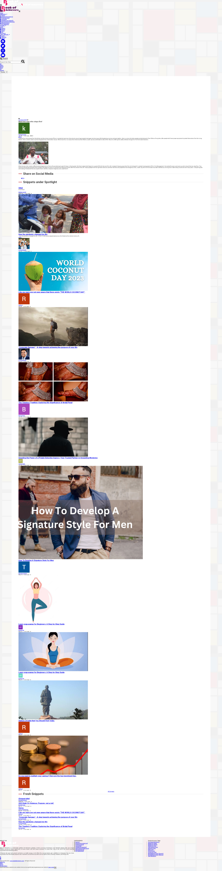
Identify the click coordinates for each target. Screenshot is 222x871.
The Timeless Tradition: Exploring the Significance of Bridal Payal (45, 403)
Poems (3, 28)
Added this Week (152, 843)
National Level (152, 848)
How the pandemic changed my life (32, 234)
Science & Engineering (7, 16)
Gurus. (21, 808)
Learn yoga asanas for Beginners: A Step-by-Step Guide (41, 624)
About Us (2, 862)
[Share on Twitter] (19, 137)
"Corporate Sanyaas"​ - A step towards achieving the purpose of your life (47, 347)
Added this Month (152, 844)
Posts (3, 30)
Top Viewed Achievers (153, 842)
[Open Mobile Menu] (1, 5)
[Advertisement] (87, 99)
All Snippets (111, 791)
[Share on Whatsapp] (21, 137)
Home (1, 13)
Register (4, 37)
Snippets (2, 25)
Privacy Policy (3, 866)
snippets (20, 120)
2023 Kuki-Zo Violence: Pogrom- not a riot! (36, 803)
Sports (3, 15)
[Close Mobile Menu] (19, 11)
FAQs (1, 863)
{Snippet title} (24, 799)
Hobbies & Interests (81, 847)
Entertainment (5, 18)
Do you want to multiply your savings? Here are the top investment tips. (47, 776)
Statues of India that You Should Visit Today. (36, 721)
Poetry (1, 65)
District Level (151, 851)
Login (3, 35)
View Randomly (152, 856)
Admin (3, 38)
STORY (25, 120)
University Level (152, 852)
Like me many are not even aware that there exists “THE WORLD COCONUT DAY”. (51, 292)
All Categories (5, 24)
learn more (51, 867)
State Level (151, 849)
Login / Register (4, 34)
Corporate (4, 19)
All (2, 27)
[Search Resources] (23, 61)
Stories (3, 29)
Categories (3, 14)
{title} (20, 188)
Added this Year (152, 846)
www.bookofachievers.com (17, 861)
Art (2, 32)
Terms (1, 864)
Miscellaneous (5, 23)
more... (20, 237)
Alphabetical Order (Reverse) (155, 854)
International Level (153, 847)
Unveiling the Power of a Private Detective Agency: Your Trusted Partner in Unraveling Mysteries (58, 458)
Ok (55, 868)
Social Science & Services (8, 21)
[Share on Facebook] (20, 137)
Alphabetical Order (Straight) (155, 853)
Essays (3, 33)
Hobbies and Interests (7, 20)
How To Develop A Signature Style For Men (36, 560)
